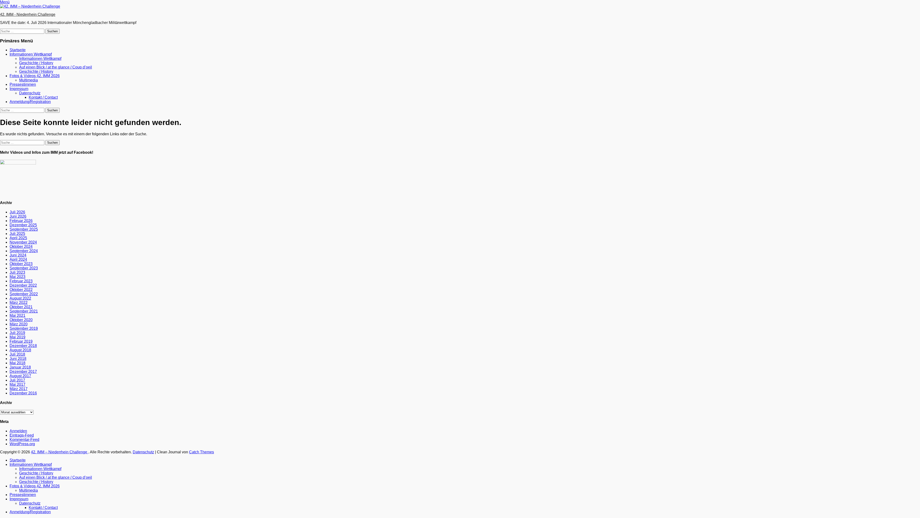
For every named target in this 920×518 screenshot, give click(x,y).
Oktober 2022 (21, 290)
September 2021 (24, 311)
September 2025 (24, 229)
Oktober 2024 (21, 247)
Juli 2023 (17, 272)
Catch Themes (201, 452)
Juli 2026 (17, 212)
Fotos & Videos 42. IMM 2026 (35, 76)
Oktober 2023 (21, 264)
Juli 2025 (17, 234)
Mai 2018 (17, 363)
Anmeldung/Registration (30, 102)
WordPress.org (22, 444)
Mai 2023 (17, 277)
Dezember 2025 (23, 225)
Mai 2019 (17, 337)
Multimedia (28, 80)
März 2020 (19, 324)
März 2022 (19, 303)
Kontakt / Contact (43, 97)
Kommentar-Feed (24, 440)
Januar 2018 (20, 367)
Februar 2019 (21, 341)
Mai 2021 (17, 315)
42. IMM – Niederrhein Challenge (59, 452)
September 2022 (24, 294)
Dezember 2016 (23, 393)
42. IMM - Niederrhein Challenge (27, 14)
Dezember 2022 (23, 285)
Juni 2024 (18, 255)
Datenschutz (29, 93)
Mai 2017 (17, 384)
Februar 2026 (21, 221)
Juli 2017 (17, 380)
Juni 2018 (18, 359)
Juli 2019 (17, 333)
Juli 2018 (17, 354)
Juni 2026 (18, 216)
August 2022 (20, 298)
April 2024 (18, 259)
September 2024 (24, 251)
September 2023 (24, 268)
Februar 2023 (21, 281)
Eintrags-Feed (22, 435)
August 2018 (20, 350)
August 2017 (20, 376)
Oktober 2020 (21, 320)
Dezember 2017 (23, 372)
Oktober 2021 (21, 307)
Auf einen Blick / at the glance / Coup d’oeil (55, 67)
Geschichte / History (36, 63)
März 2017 (19, 389)
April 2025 (18, 238)
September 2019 (24, 328)
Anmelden (18, 431)
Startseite (18, 50)
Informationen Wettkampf (31, 54)
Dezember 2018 (23, 346)
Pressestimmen (23, 84)
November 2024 (23, 242)
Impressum (19, 89)
